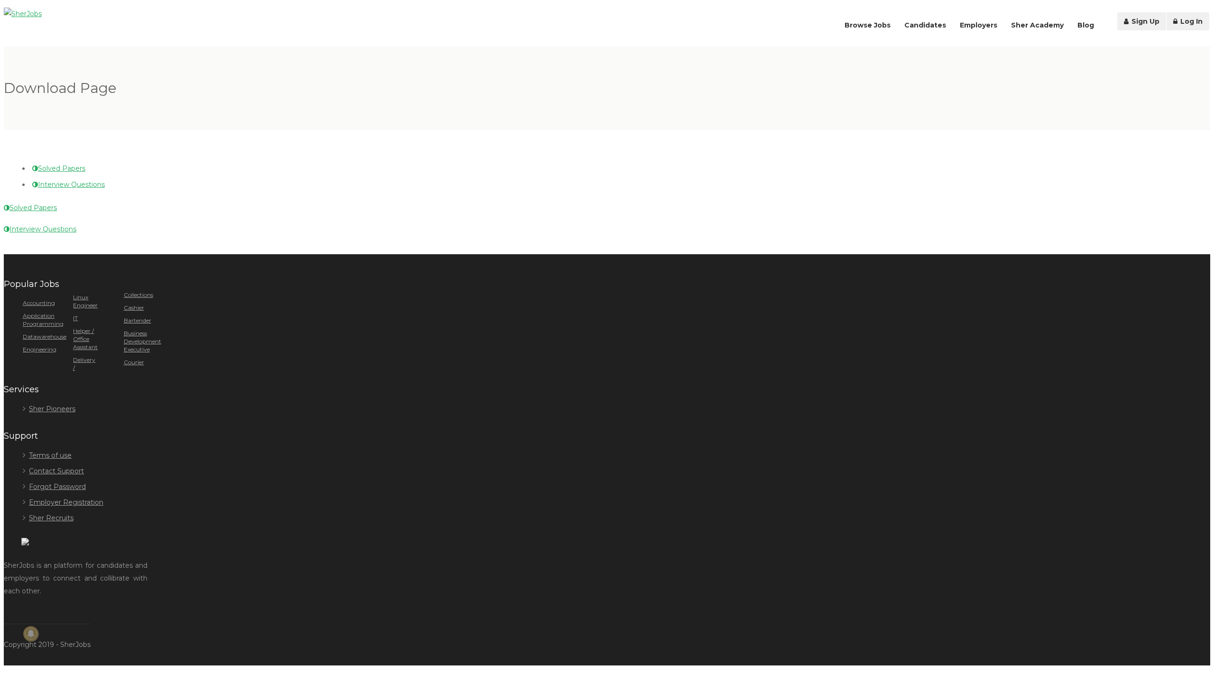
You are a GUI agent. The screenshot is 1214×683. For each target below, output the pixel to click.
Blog (1085, 25)
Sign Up (1144, 21)
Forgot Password (57, 486)
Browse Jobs (868, 25)
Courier (134, 362)
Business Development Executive (142, 341)
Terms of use (50, 455)
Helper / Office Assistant (85, 339)
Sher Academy (1037, 25)
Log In (1190, 21)
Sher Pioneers (52, 409)
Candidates (925, 25)
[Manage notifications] (30, 633)
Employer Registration (66, 502)
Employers (978, 25)
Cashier (134, 307)
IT (75, 318)
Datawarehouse (44, 336)
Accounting (39, 302)
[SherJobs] (23, 13)
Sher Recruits (51, 518)
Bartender (137, 320)
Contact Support (56, 471)
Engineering (39, 349)
